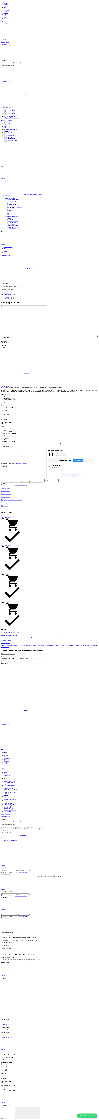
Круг (5, 796)
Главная (6, 2)
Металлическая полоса (10, 799)
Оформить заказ (38, 194)
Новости (6, 17)
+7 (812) (5, 39)
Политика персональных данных (9, 840)
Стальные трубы (8, 806)
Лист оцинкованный (9, 785)
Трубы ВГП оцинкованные (11, 789)
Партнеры (6, 4)
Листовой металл (8, 797)
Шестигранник (8, 811)
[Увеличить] (24, 334)
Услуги (5, 7)
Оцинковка (7, 775)
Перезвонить (4, 897)
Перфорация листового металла (12, 773)
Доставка (6, 10)
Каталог (6, 6)
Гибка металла (7, 772)
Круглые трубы (8, 784)
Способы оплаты (14, 387)
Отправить (4, 466)
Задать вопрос (43, 387)
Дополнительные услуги (55, 387)
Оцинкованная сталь (9, 198)
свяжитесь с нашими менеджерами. (74, 443)
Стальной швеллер (9, 804)
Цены (5, 8)
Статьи (5, 14)
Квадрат (6, 795)
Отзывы (6, 13)
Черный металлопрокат (10, 208)
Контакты (6, 18)
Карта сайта (23, 835)
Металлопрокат (8, 247)
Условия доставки (26, 387)
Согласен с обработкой (14, 463)
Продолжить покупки (6, 1024)
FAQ (5, 15)
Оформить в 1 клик (6, 386)
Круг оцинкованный (9, 782)
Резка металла (7, 771)
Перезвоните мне (5, 44)
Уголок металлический (10, 810)
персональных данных (21, 463)
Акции (5, 11)
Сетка (5, 800)
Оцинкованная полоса (9, 786)
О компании (7, 3)
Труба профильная (8, 808)
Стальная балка (8, 803)
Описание (5, 387)
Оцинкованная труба (9, 788)
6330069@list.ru (5, 42)
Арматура (6, 793)
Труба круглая (7, 807)
